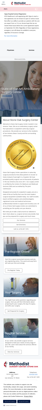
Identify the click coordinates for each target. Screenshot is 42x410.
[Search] (36, 3)
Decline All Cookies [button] (10, 401)
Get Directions (21, 225)
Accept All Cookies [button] (24, 401)
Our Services (7, 96)
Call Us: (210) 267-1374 (21, 229)
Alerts (20, 9)
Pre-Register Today (14, 270)
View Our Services (13, 352)
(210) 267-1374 (33, 374)
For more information (10, 36)
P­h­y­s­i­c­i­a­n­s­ (10, 50)
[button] (10, 405)
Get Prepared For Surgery (16, 311)
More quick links (20, 59)
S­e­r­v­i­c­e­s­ (31, 50)
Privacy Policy (28, 396)
